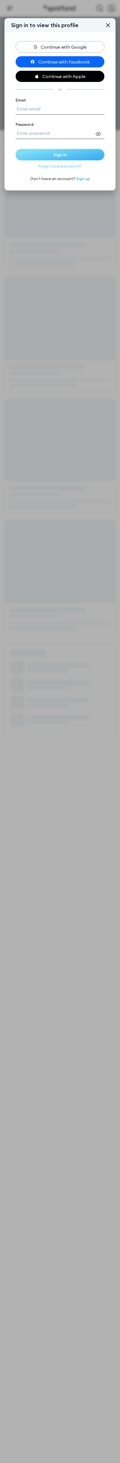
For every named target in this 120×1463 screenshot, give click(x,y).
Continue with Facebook (64, 62)
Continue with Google (64, 47)
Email (21, 100)
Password (24, 124)
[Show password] (99, 134)
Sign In (60, 154)
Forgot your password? (60, 166)
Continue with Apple (63, 76)
